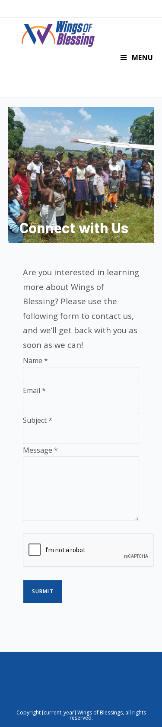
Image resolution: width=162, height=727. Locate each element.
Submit (43, 591)
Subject (37, 420)
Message (40, 450)
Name (35, 360)
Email (34, 390)
